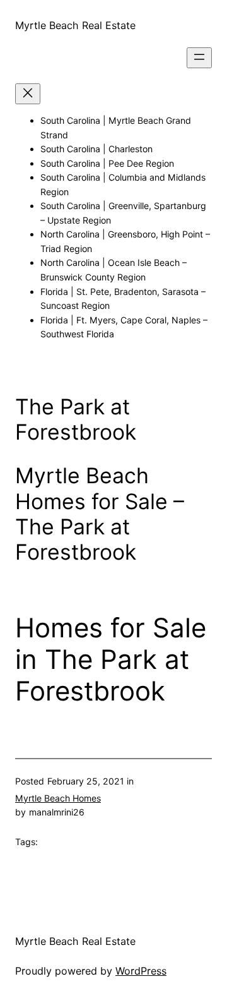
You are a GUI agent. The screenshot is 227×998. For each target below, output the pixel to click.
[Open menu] (199, 57)
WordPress (140, 971)
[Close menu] (27, 93)
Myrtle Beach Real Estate (75, 25)
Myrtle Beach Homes (58, 798)
